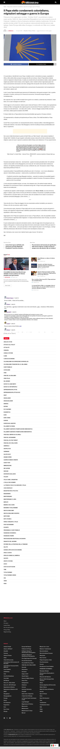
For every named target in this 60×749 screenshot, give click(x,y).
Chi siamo (6, 623)
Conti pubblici (8, 367)
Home (5, 6)
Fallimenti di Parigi (9, 426)
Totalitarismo (8, 572)
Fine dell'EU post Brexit (11, 440)
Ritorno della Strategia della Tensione (16, 544)
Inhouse (6, 471)
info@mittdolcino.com (12, 734)
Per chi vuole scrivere (9, 627)
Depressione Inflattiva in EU (12, 392)
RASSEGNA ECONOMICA (10, 533)
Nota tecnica (7, 519)
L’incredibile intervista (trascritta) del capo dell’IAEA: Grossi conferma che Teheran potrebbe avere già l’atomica (15, 273)
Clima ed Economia (9, 358)
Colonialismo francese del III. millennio (15, 364)
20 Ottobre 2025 (41, 276)
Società (6, 558)
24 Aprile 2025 (19, 30)
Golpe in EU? (7, 454)
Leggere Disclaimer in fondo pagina (44, 30)
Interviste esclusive (10, 474)
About (5, 621)
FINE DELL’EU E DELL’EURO (11, 443)
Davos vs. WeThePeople (10, 386)
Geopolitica (7, 448)
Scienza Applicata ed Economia (13, 550)
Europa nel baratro (10, 423)
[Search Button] (55, 2)
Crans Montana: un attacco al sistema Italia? (46, 258)
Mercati (6, 502)
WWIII (5, 583)
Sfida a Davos (8, 552)
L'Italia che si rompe (10, 482)
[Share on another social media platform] (55, 64)
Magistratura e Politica (11, 490)
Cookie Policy (7, 625)
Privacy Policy (7, 629)
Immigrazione (7, 465)
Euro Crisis (7, 417)
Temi (5, 569)
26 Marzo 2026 (14, 277)
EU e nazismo (7, 409)
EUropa (6, 420)
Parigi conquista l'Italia (11, 521)
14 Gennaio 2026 (41, 261)
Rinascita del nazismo (10, 541)
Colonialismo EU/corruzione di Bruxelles (16, 361)
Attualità (26, 30)
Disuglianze (7, 398)
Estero (6, 406)
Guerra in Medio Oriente (11, 460)
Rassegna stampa (9, 535)
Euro (5, 415)
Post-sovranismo (9, 524)
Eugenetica (7, 412)
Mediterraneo (8, 496)
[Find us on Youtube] (10, 718)
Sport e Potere (8, 561)
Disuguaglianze (8, 401)
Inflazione (7, 468)
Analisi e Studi (8, 342)
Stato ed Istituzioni (9, 566)
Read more (8, 285)
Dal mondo (7, 381)
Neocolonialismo (9, 510)
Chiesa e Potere (31, 30)
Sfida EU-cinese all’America (12, 555)
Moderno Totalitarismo (11, 507)
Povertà (6, 527)
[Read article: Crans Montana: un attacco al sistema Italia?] (34, 259)
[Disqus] (30, 313)
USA (5, 578)
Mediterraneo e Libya (10, 499)
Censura (6, 350)
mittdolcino (10, 30)
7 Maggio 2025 (35, 290)
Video (5, 580)
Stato (5, 564)
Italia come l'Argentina (11, 479)
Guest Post (7, 462)
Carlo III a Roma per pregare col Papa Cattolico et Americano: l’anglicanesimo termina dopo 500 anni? (47, 273)
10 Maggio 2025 (36, 282)
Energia (6, 403)
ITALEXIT (6, 476)
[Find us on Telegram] (4, 718)
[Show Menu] (4, 2)
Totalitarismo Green (10, 575)
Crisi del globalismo (10, 375)
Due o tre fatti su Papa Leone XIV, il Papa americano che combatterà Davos (44, 280)
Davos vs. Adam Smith (10, 384)
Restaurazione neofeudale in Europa (15, 538)
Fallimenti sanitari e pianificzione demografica (18, 431)
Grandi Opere (7, 457)
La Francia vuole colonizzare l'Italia (15, 485)
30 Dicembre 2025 (42, 268)
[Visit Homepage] (30, 2)
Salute (6, 547)
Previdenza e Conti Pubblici (12, 530)
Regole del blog (7, 632)
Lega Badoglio (8, 488)
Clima (5, 356)
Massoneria (7, 493)
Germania (6, 451)
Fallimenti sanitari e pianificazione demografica (18, 429)
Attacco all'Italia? (9, 344)
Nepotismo (7, 516)
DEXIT (5, 395)
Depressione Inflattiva (10, 389)
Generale (6, 446)
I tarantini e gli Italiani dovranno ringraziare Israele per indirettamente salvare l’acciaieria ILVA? (46, 266)
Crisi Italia (7, 378)
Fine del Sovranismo (10, 437)
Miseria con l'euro (9, 505)
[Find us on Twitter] (7, 718)
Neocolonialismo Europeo (11, 513)
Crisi (5, 372)
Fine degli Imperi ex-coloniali (12, 434)
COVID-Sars (7, 370)
